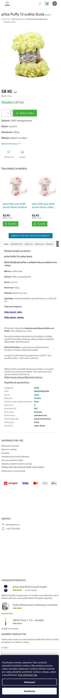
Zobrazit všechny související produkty (30, 235)
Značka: (10, 22)
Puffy (36, 388)
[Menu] (54, 3)
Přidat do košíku (27, 113)
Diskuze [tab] (49, 244)
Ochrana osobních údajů (12, 460)
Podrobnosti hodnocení (37, 19)
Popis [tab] (6, 244)
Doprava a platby (9, 449)
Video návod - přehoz (14, 317)
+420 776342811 (13, 528)
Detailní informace (9, 143)
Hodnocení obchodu (10, 446)
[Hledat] (40, 3)
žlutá (36, 394)
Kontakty (5, 453)
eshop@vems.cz (13, 524)
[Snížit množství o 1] (11, 114)
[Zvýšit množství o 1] (11, 111)
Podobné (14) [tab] (17, 244)
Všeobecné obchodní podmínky (15, 456)
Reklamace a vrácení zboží (13, 471)
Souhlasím (29, 691)
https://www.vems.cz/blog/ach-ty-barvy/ (23, 377)
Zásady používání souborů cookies (16, 463)
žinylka (37, 398)
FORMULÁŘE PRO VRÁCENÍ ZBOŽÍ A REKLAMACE (22, 467)
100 (35, 408)
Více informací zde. (28, 674)
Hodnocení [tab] (39, 244)
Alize (36, 401)
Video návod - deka (13, 312)
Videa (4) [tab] (29, 244)
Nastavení (29, 682)
